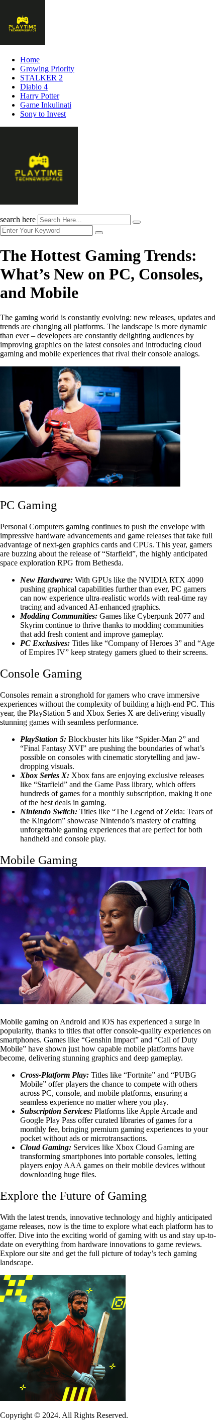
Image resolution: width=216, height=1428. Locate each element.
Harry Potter (39, 95)
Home (30, 59)
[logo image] (39, 202)
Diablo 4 (34, 86)
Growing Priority (47, 68)
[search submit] (137, 222)
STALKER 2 (41, 77)
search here (18, 219)
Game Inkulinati (45, 105)
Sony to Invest (43, 114)
